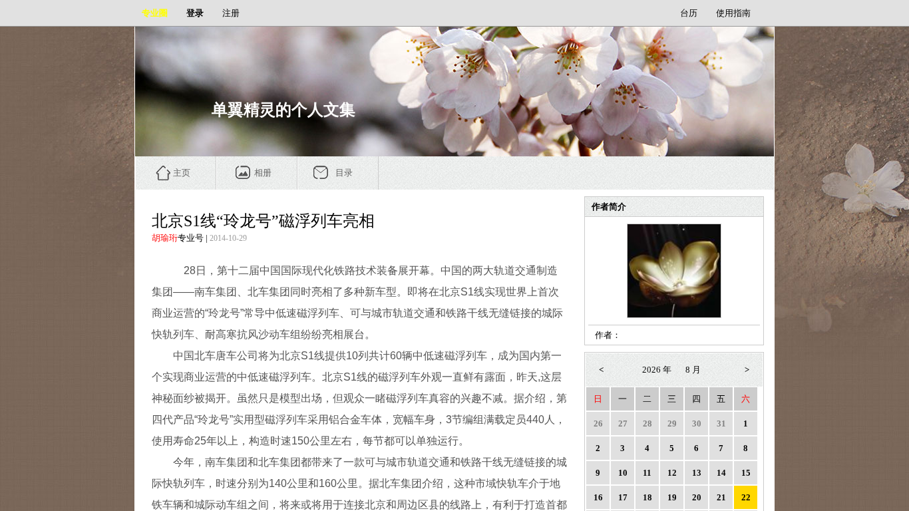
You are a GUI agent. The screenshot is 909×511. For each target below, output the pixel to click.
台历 (688, 13)
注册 (231, 13)
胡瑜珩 (165, 238)
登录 (195, 13)
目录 (344, 173)
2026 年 (656, 370)
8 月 (693, 370)
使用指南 (733, 13)
